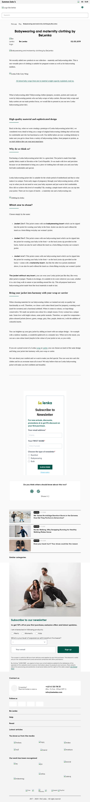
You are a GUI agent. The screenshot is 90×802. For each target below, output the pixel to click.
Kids (40, 633)
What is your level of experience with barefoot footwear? (36, 638)
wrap (39, 348)
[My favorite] (70, 7)
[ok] (85, 15)
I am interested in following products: (27, 630)
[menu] (86, 8)
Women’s (29, 633)
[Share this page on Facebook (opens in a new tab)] (45, 491)
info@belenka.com (54, 692)
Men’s (16, 633)
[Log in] (76, 7)
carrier (45, 348)
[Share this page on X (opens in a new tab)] (51, 491)
